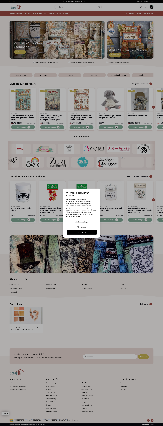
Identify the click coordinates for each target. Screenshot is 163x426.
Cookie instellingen (81, 222)
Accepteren (82, 232)
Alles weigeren (82, 227)
